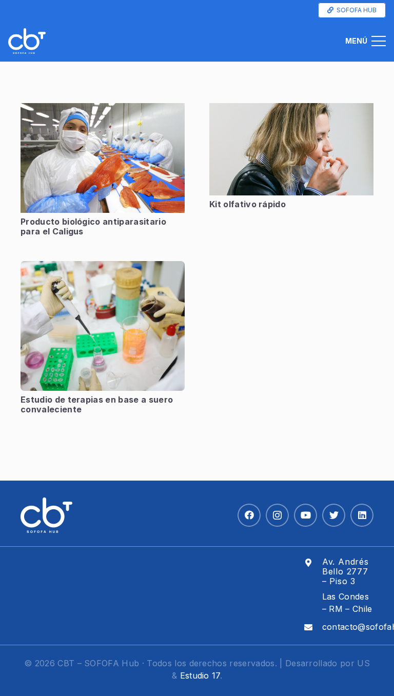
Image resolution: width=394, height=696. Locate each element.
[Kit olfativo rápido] (291, 149)
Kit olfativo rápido (247, 204)
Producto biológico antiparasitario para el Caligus (93, 226)
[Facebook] (249, 515)
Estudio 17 (200, 675)
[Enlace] (27, 41)
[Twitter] (333, 515)
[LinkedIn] (361, 515)
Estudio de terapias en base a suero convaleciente (97, 404)
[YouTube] (305, 515)
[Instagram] (277, 515)
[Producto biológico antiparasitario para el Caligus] (103, 157)
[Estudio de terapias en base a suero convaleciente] (103, 326)
